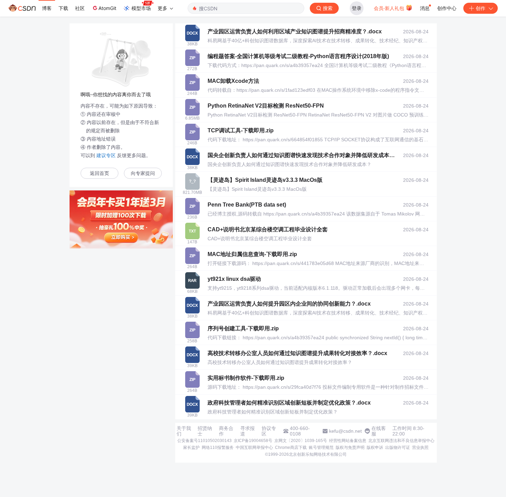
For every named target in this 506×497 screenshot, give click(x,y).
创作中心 (446, 8)
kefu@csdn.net (345, 431)
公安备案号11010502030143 (204, 440)
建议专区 (106, 155)
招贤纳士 (205, 431)
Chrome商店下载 (291, 447)
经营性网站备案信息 (347, 440)
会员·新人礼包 (389, 8)
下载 (63, 8)
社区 (80, 8)
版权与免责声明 (350, 447)
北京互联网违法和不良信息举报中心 (401, 440)
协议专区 (269, 431)
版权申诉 (375, 447)
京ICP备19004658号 (253, 440)
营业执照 (420, 447)
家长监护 (191, 447)
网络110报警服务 (218, 447)
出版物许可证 (397, 447)
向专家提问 (143, 173)
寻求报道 (247, 431)
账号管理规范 (321, 447)
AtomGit (107, 8)
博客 (47, 8)
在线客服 (378, 431)
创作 (480, 8)
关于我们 (184, 431)
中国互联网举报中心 (254, 447)
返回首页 (99, 173)
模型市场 (141, 8)
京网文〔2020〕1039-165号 (300, 440)
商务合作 (226, 431)
